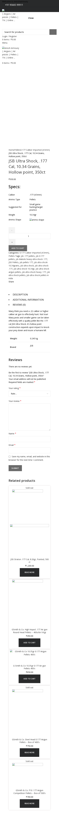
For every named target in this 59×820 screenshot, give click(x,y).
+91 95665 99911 (13, 4)
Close (31, 18)
